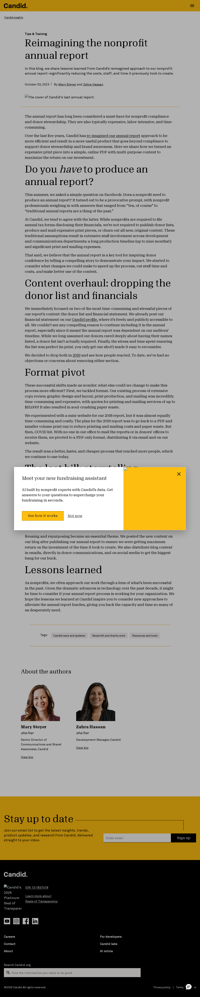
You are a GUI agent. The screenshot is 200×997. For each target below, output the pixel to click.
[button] (188, 986)
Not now (75, 516)
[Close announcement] (179, 474)
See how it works (43, 516)
